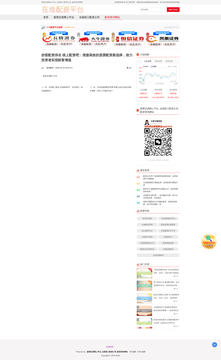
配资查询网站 (112, 17)
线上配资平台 (147, 230)
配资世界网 (147, 218)
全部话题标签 (158, 255)
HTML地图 (141, 351)
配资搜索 (174, 10)
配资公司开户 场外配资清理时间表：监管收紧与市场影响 (160, 177)
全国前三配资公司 (89, 17)
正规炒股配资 (168, 249)
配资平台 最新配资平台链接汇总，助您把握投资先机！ (160, 190)
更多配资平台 (171, 27)
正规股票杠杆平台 (168, 230)
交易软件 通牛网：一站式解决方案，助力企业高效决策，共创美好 (160, 196)
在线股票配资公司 (147, 243)
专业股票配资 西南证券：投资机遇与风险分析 (160, 183)
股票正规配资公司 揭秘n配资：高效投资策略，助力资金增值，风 (160, 202)
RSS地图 (132, 351)
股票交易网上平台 (64, 17)
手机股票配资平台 (168, 218)
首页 (45, 17)
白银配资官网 (147, 224)
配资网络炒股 (168, 243)
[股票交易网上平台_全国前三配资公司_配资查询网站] (62, 9)
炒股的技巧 (168, 237)
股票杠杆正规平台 (147, 249)
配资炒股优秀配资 (168, 224)
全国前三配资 (147, 237)
